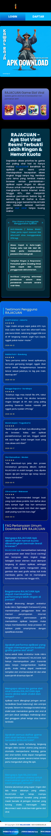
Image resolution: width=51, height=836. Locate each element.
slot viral (20, 208)
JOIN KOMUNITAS (29, 831)
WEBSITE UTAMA (10, 831)
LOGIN (12, 17)
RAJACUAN (22, 166)
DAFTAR (38, 17)
